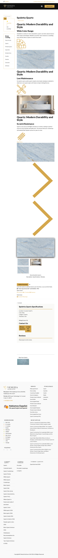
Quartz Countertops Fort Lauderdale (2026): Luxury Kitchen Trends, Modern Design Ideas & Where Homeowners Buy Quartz (41, 445)
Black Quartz (7, 485)
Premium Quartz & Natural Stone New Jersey (35, 411)
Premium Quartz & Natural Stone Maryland (35, 404)
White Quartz (7, 477)
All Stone (7, 65)
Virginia (7, 431)
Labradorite (45, 397)
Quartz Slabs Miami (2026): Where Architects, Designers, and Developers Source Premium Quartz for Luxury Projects (42, 439)
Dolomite (7, 62)
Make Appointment (23, 288)
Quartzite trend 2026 (35, 464)
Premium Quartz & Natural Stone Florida (35, 398)
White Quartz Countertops (7, 481)
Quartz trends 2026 (8, 516)
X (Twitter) (26, 292)
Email (19, 296)
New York (8, 422)
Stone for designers (34, 395)
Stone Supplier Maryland (35, 407)
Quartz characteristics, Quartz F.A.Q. (9, 495)
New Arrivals (8, 40)
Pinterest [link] (33, 292)
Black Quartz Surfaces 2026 (9, 529)
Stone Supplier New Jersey (35, 414)
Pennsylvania (8, 433)
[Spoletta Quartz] (36, 247)
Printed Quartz (8, 46)
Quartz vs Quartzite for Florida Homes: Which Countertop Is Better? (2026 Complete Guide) (40, 423)
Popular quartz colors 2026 (9, 523)
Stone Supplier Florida (34, 401)
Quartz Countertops (8, 471)
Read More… (20, 49)
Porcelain (19, 465)
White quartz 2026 (8, 510)
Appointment (49, 6)
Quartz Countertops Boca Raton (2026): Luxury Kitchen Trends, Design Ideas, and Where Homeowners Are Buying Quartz (40, 451)
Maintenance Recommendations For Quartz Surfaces (9, 535)
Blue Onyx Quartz (23, 357)
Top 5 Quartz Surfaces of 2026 (9, 542)
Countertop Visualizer (34, 393)
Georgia (7, 442)
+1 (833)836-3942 (8, 400)
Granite (7, 56)
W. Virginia (8, 437)
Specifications (36, 277)
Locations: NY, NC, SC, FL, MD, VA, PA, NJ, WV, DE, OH (44, 1)
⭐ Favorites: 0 (9, 23)
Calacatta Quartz (8, 468)
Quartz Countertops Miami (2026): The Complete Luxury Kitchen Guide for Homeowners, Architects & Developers (41, 428)
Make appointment (34, 388)
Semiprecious (8, 53)
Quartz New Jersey (8, 491)
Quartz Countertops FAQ (35, 416)
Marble (7, 59)
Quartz (6, 43)
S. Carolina (8, 426)
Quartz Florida (7, 474)
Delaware (8, 439)
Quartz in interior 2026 (9, 519)
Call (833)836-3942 (34, 288)
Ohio (7, 440)
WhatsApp (25, 296)
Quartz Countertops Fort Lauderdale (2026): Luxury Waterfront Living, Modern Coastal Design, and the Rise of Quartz (41, 434)
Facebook (20, 292)
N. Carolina (8, 424)
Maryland (8, 429)
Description (29, 277)
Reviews (43, 277)
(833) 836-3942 (28, 328)
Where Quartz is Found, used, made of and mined (9, 502)
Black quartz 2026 (8, 513)
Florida (7, 427)
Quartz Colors (7, 507)
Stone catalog (33, 390)
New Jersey (8, 435)
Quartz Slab (6, 488)
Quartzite (7, 49)
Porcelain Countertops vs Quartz (22, 469)
